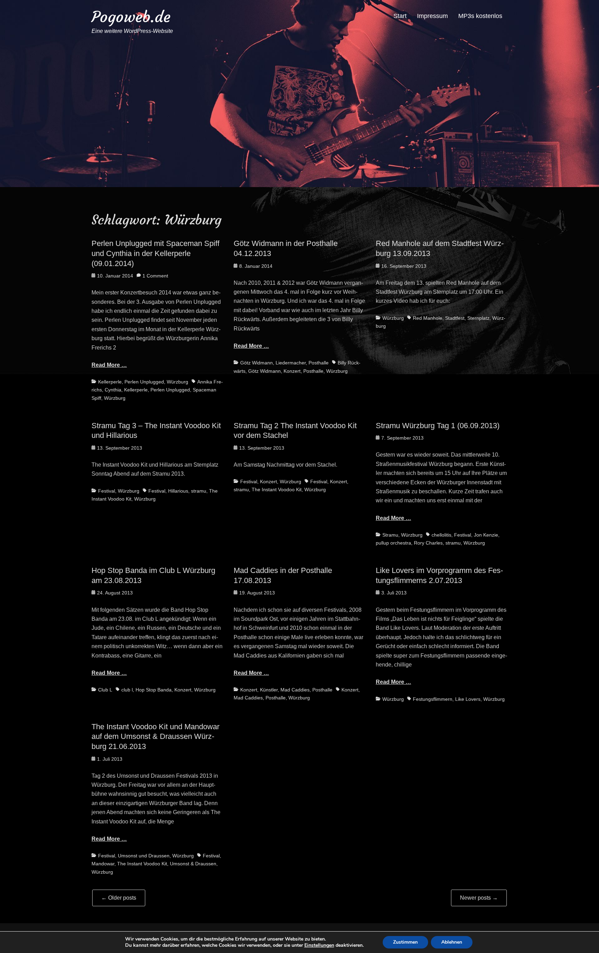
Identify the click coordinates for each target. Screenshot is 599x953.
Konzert (292, 371)
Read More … (109, 365)
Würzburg (177, 382)
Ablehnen (451, 942)
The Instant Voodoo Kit (277, 489)
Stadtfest (455, 318)
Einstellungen (319, 945)
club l (127, 689)
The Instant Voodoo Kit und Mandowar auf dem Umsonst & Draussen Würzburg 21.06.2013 (155, 736)
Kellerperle (110, 382)
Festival (106, 491)
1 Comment (155, 276)
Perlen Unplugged (144, 382)
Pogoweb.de (131, 16)
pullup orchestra (393, 543)
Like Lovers (467, 699)
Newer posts (479, 898)
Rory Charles (428, 543)
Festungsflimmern (432, 699)
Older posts (118, 898)
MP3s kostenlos (480, 15)
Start (400, 15)
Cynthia (113, 389)
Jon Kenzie (486, 535)
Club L (105, 689)
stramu (198, 491)
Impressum (432, 15)
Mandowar (103, 863)
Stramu (390, 535)
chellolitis (441, 535)
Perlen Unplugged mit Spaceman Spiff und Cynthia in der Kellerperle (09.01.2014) (155, 253)
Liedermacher (291, 362)
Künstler (269, 689)
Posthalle (319, 362)
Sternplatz (478, 318)
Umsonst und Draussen (144, 855)
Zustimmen (405, 942)
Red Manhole (427, 318)
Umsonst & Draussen (193, 863)
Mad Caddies (295, 689)
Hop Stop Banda (154, 689)
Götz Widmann (256, 362)
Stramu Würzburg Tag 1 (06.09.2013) (438, 425)
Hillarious (178, 491)
